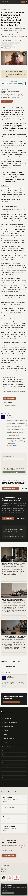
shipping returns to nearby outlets (15, 159)
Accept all (8, 893)
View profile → (9, 445)
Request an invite (7, 101)
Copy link (8, 47)
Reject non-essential (20, 893)
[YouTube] (5, 871)
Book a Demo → (3, 869)
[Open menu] (26, 2)
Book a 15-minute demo (9, 855)
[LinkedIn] (1, 871)
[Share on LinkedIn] (14, 47)
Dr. (5, 186)
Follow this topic (14, 472)
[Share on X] (12, 47)
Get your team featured (9, 398)
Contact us (3, 868)
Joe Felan (9, 415)
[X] (3, 871)
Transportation (5, 9)
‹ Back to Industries (5, 6)
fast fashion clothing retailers (17, 119)
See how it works (8, 402)
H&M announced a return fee (15, 134)
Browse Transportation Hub (9, 666)
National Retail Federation (8, 114)
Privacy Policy (4, 890)
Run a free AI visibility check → (10, 488)
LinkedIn (14, 445)
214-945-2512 (23, 859)
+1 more (15, 44)
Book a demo (20, 518)
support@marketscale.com (11, 469)
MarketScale (18, 34)
